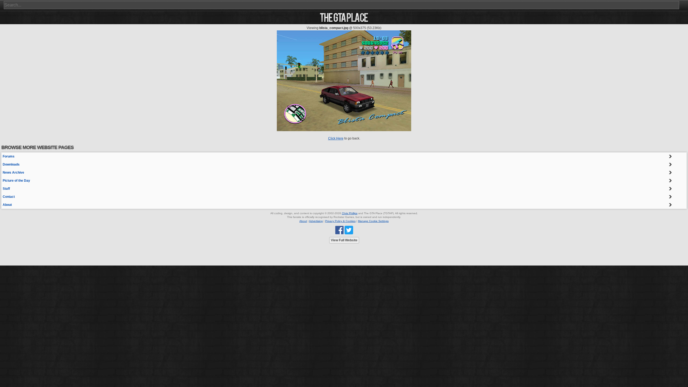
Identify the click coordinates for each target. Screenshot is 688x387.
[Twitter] (349, 229)
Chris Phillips (349, 213)
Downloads (11, 164)
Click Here (335, 138)
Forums (9, 156)
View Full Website (344, 240)
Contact (9, 197)
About (7, 205)
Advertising (316, 221)
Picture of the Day (16, 180)
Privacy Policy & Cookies (340, 221)
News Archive (13, 172)
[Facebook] (339, 229)
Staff (6, 189)
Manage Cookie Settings (373, 221)
